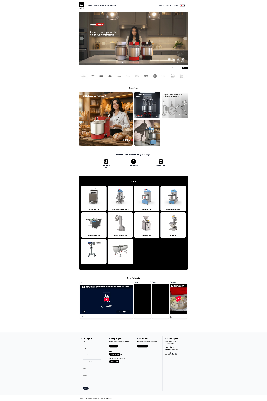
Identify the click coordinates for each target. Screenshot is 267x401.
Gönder (85, 388)
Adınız (87, 341)
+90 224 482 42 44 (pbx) (171, 341)
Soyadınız (87, 348)
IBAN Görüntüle (114, 361)
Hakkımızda (96, 5)
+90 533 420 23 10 (115, 354)
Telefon (87, 368)
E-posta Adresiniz (89, 361)
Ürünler (102, 5)
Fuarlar (107, 5)
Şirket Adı (87, 355)
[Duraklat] (122, 62)
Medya (160, 5)
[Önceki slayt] (82, 38)
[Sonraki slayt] (185, 38)
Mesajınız (87, 375)
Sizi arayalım (113, 346)
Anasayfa (90, 5)
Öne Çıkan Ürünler (133, 88)
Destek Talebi (142, 346)
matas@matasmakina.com (172, 349)
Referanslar (113, 5)
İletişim (166, 5)
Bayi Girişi (176, 5)
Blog (171, 5)
